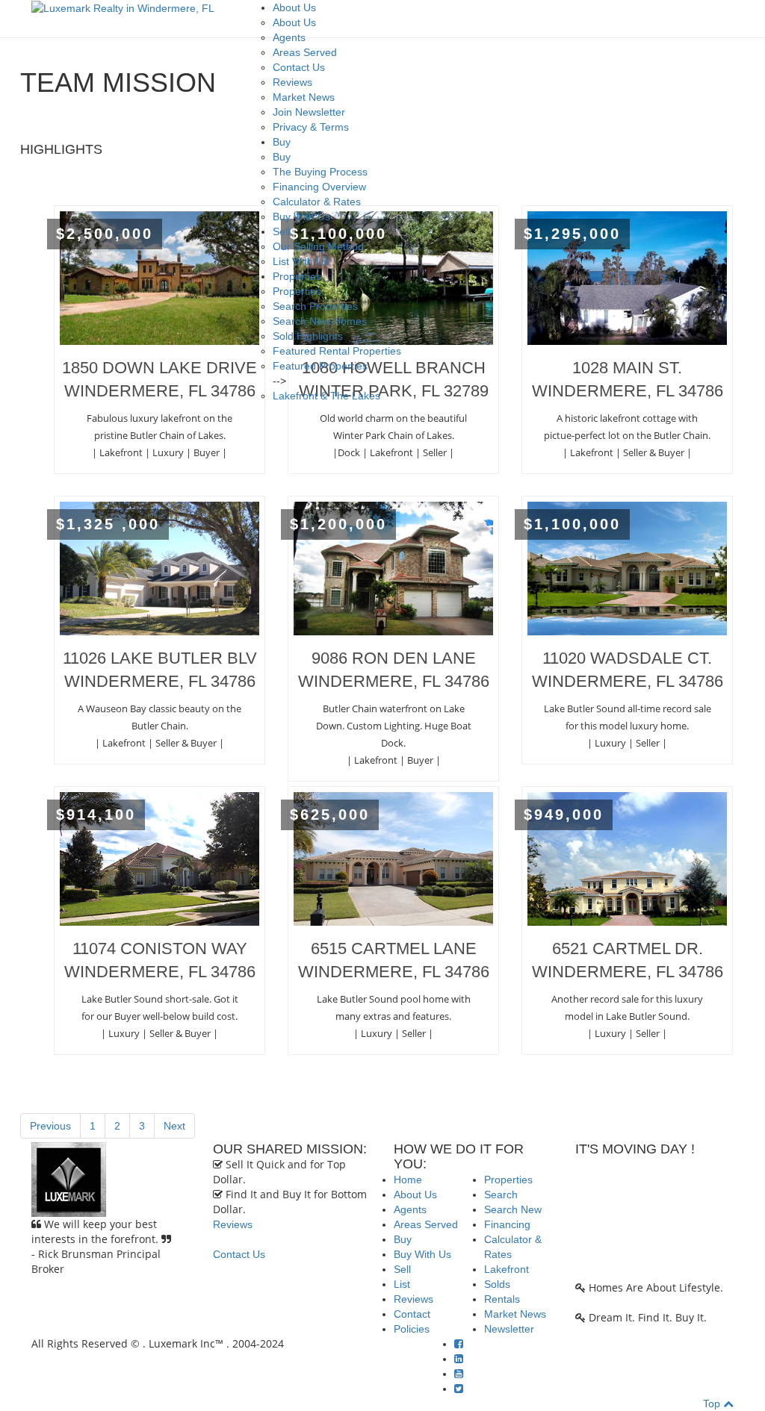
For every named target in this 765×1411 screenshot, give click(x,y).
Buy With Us (301, 216)
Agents (289, 37)
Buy (282, 142)
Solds (497, 1284)
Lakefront (506, 1269)
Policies (412, 1329)
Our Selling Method (318, 246)
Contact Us (299, 67)
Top (713, 1404)
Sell (281, 231)
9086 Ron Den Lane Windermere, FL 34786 (393, 670)
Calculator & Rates (317, 202)
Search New (513, 1209)
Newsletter (509, 1329)
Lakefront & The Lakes (326, 396)
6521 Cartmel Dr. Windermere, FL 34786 (627, 960)
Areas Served (305, 52)
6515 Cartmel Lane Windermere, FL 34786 (393, 960)
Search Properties (315, 306)
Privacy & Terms (311, 127)
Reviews (292, 82)
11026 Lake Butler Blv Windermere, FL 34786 (160, 670)
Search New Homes (320, 321)
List (402, 1284)
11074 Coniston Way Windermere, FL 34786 (159, 960)
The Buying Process (320, 172)
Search (501, 1194)
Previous (50, 1126)
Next (174, 1126)
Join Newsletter (309, 112)
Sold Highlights (308, 336)
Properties (297, 276)
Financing (507, 1224)
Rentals (502, 1299)
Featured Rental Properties (337, 351)
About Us (294, 7)
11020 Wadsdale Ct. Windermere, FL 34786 (627, 670)
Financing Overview (319, 187)
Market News (304, 97)
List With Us (301, 261)
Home (408, 1180)
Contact (412, 1314)
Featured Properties (320, 366)
